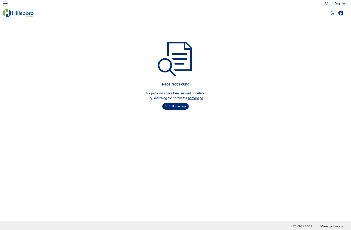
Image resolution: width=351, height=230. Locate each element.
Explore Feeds (301, 226)
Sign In (340, 3)
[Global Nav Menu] (5, 3)
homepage (195, 98)
